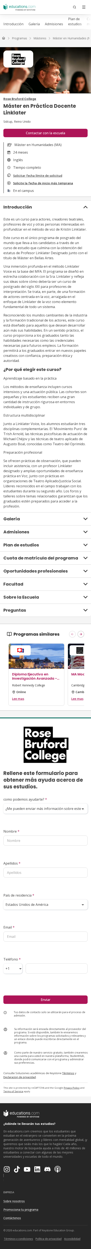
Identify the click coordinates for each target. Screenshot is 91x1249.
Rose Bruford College (19, 99)
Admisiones (54, 24)
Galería (34, 24)
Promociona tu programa (20, 1210)
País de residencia (18, 895)
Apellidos (12, 863)
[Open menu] (84, 7)
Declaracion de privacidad (19, 1077)
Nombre (11, 831)
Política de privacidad (49, 1239)
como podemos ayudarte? (25, 799)
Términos (68, 1073)
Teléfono (12, 959)
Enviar (45, 999)
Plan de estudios (75, 21)
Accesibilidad (72, 1239)
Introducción (13, 24)
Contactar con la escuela (45, 133)
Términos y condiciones (18, 1239)
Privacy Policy (72, 1087)
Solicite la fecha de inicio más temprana (43, 183)
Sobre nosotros (14, 1201)
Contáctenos (12, 1218)
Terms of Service (13, 1091)
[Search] (74, 7)
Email (9, 927)
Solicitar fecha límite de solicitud (37, 176)
